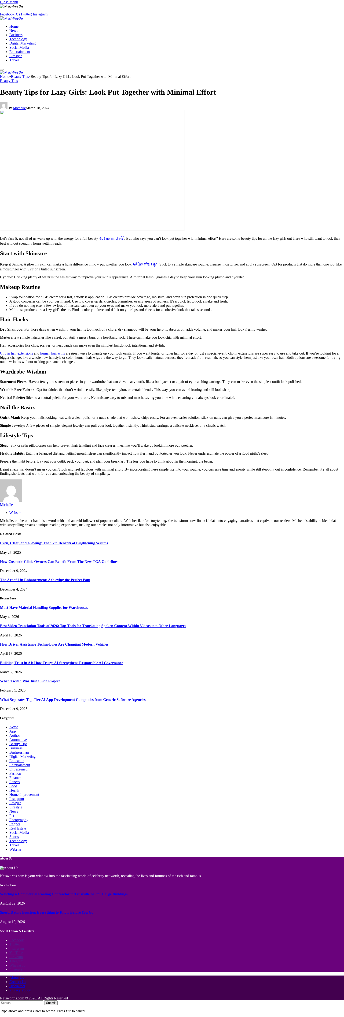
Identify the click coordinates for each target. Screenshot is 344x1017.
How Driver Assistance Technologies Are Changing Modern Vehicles (54, 644)
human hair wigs (52, 353)
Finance (15, 778)
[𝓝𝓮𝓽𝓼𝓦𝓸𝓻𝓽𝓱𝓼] (11, 18)
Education (16, 761)
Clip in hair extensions (16, 353)
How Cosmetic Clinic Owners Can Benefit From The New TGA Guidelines (59, 562)
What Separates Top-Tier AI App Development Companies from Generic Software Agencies (73, 700)
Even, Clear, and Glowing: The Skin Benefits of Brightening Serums (54, 543)
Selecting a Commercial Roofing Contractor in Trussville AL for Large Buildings (64, 894)
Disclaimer (17, 986)
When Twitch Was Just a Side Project (30, 681)
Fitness (14, 782)
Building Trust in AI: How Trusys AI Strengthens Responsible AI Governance (61, 663)
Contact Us (17, 982)
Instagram (16, 799)
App (12, 731)
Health (14, 790)
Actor (13, 727)
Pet (11, 816)
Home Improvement (24, 794)
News (13, 31)
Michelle (19, 108)
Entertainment (19, 52)
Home (13, 26)
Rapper (14, 824)
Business (15, 35)
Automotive (18, 740)
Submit (51, 1003)
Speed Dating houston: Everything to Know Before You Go (46, 912)
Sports (14, 837)
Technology (18, 39)
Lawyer (15, 803)
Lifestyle (15, 56)
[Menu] (2, 69)
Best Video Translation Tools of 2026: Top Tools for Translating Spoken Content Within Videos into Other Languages (93, 626)
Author (14, 735)
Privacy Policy (20, 990)
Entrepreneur (19, 769)
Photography (18, 820)
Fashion (15, 773)
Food (13, 786)
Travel (14, 60)
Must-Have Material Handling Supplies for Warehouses (44, 607)
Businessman (19, 752)
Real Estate (17, 828)
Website (15, 849)
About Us (16, 978)
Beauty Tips (9, 81)
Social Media (19, 47)
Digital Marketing (22, 43)
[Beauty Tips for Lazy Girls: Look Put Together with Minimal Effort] (92, 230)
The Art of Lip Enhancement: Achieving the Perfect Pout (45, 580)
